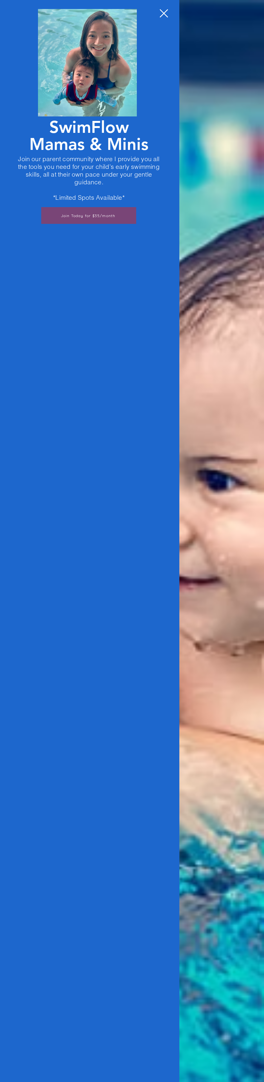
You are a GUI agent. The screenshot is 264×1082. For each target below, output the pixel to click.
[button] (164, 13)
